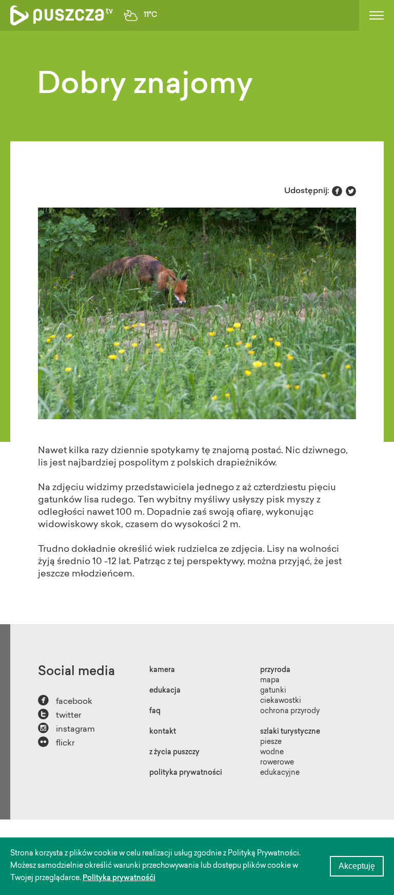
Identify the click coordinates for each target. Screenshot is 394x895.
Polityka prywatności (185, 773)
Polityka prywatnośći (119, 878)
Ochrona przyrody (290, 711)
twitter (59, 714)
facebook (65, 700)
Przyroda (275, 670)
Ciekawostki (280, 701)
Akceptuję (357, 866)
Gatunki (273, 691)
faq (155, 711)
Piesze (271, 742)
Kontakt (162, 732)
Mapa (270, 680)
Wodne (272, 752)
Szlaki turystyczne (290, 732)
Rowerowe (277, 763)
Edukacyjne (280, 773)
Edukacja (165, 691)
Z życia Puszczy (174, 752)
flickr (56, 742)
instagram (66, 728)
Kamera (162, 670)
